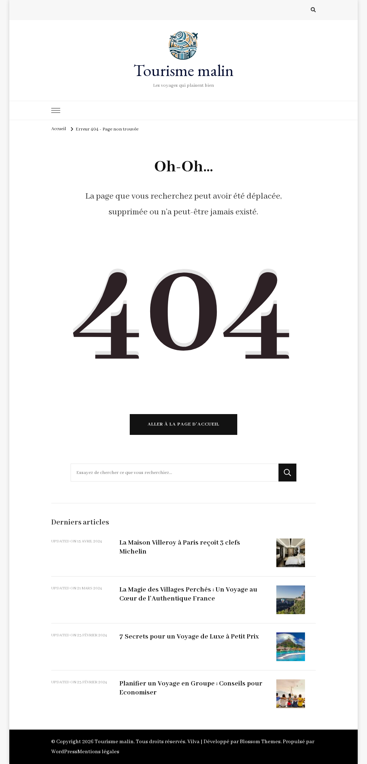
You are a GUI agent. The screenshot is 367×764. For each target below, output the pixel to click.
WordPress (64, 752)
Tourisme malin (183, 70)
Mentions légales (98, 752)
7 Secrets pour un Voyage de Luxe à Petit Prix (189, 636)
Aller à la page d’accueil (183, 424)
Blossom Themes (260, 742)
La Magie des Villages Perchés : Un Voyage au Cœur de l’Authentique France (188, 594)
